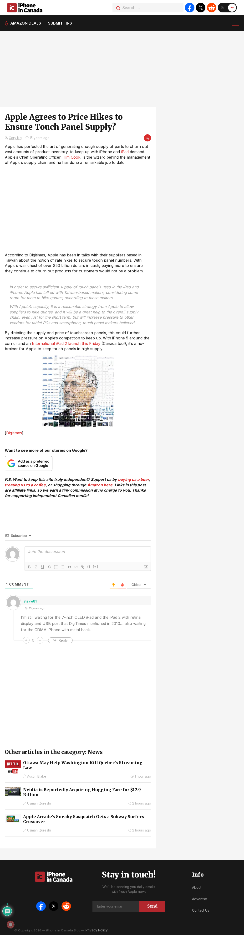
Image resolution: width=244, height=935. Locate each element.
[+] (95, 566)
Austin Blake (36, 776)
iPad (125, 151)
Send (152, 906)
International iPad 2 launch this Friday (66, 343)
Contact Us (200, 910)
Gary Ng (15, 138)
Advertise (199, 899)
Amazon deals (25, 23)
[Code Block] (76, 567)
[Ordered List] (56, 567)
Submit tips (60, 23)
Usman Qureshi (39, 803)
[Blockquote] (69, 567)
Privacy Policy (97, 930)
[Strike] (49, 567)
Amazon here (99, 485)
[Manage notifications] (10, 924)
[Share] (147, 137)
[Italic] (36, 567)
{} (89, 566)
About (196, 887)
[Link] (82, 567)
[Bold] (29, 567)
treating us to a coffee (25, 485)
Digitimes (14, 433)
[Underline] (42, 567)
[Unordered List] (62, 567)
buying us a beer (133, 479)
